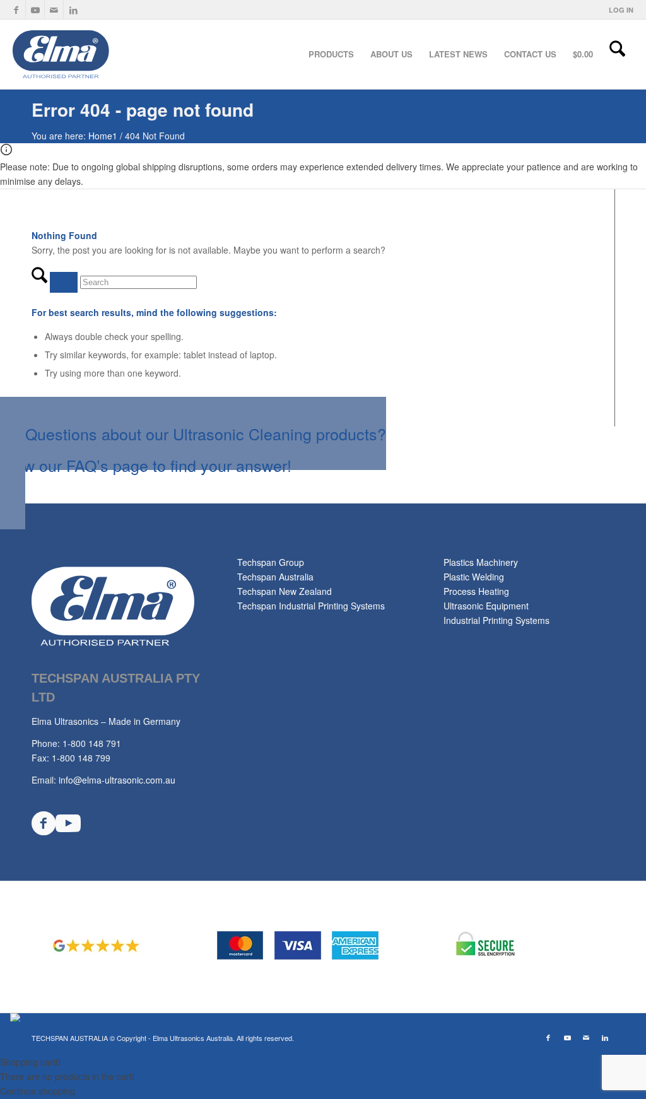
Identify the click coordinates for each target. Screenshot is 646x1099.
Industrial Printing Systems (496, 620)
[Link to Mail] (54, 9)
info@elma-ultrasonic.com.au (117, 779)
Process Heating (476, 591)
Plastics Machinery (480, 562)
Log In (621, 10)
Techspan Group (270, 562)
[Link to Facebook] (16, 9)
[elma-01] (106, 54)
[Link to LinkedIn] (73, 9)
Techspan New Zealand (284, 591)
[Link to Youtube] (35, 9)
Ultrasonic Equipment (486, 605)
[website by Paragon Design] (16, 1017)
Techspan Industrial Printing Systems (311, 605)
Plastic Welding (473, 576)
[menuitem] (617, 9)
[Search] (617, 54)
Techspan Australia (275, 576)
